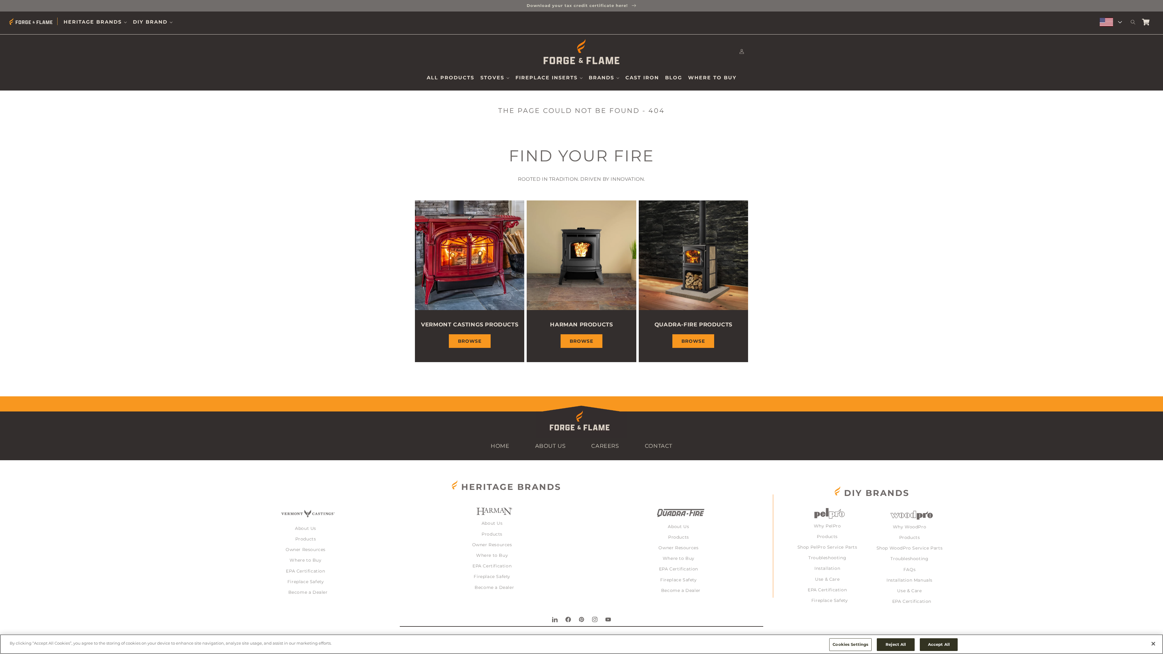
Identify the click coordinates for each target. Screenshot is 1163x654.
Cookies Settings (850, 644)
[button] (95, 22)
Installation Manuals (909, 580)
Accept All (939, 644)
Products (305, 539)
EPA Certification (305, 571)
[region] (581, 644)
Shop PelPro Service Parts (827, 547)
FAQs (909, 569)
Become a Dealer (308, 592)
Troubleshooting (827, 557)
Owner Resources (306, 549)
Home (500, 446)
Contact (658, 446)
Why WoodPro (909, 527)
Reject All (896, 644)
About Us (550, 446)
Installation (827, 568)
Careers (605, 446)
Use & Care (827, 579)
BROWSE (470, 341)
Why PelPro (827, 526)
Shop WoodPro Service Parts (909, 548)
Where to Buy (305, 560)
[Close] (1153, 643)
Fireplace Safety (305, 581)
